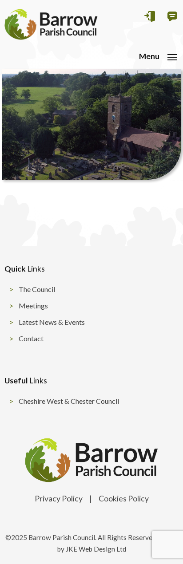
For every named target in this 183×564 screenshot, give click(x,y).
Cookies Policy (124, 498)
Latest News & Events (52, 322)
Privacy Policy (59, 498)
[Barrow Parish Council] (51, 37)
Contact (31, 338)
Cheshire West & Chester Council (69, 401)
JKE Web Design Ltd (96, 549)
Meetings (33, 305)
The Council (37, 289)
